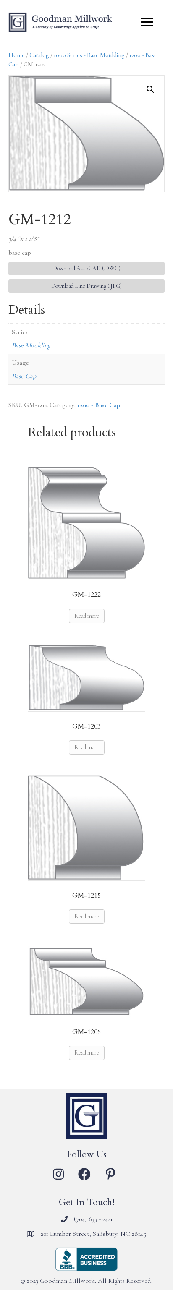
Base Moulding (31, 345)
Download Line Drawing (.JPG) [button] (86, 286)
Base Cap (24, 376)
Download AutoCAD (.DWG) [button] (87, 268)
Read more (86, 615)
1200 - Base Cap (98, 405)
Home (16, 55)
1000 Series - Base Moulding (89, 55)
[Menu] (147, 22)
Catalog (39, 55)
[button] (150, 89)
